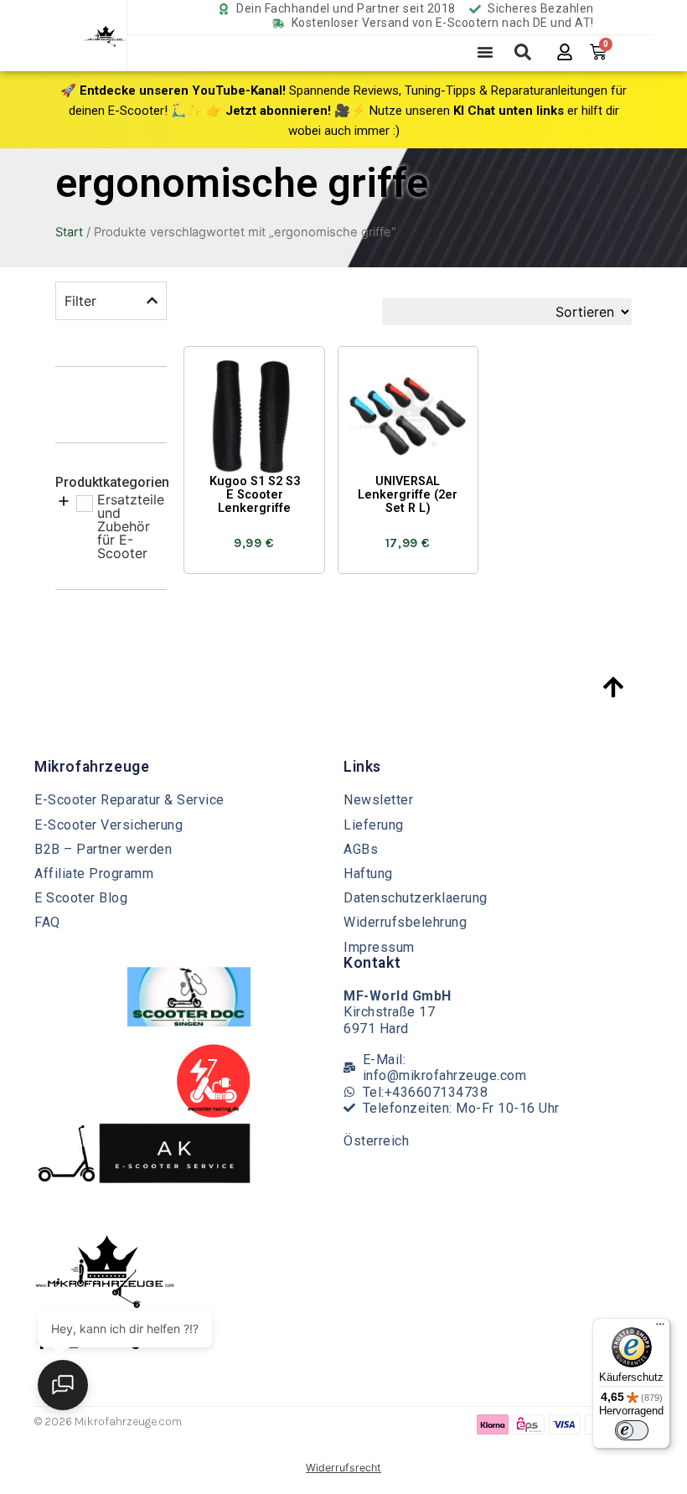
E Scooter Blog (80, 898)
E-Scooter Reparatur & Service (129, 800)
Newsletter (378, 800)
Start (69, 232)
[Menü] (660, 1328)
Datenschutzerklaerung (416, 898)
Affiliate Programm (93, 873)
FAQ (47, 922)
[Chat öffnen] (63, 1385)
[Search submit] (523, 52)
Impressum (379, 947)
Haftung (368, 873)
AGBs (361, 849)
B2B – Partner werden (103, 849)
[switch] (631, 1430)
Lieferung (374, 825)
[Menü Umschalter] (485, 52)
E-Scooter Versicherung (108, 825)
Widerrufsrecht (343, 1467)
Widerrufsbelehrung (405, 922)
